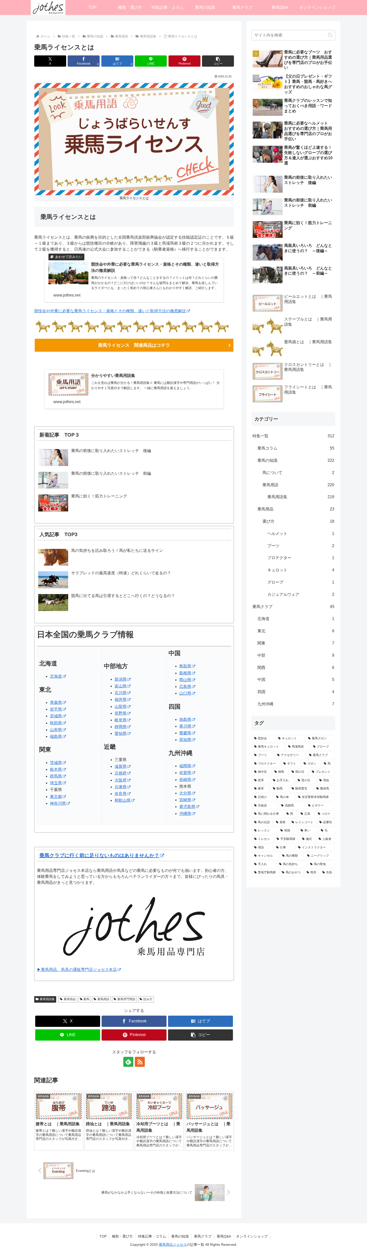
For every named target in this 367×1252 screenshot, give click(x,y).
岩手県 (56, 709)
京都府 (121, 773)
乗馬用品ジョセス (173, 1245)
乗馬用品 (70, 999)
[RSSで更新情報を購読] (140, 1062)
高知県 (185, 740)
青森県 (56, 702)
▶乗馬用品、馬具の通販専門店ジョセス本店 (77, 969)
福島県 (56, 736)
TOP (103, 1236)
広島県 (185, 686)
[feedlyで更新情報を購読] (128, 1062)
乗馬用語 (103, 999)
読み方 (147, 999)
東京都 (56, 796)
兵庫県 (121, 787)
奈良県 (121, 793)
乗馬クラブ (202, 1236)
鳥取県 (185, 666)
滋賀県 (121, 766)
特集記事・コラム (152, 1236)
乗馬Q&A (224, 1236)
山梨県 (121, 706)
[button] (218, 61)
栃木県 (56, 769)
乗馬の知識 (180, 1236)
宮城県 (56, 716)
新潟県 (121, 679)
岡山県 (185, 680)
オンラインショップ (252, 1236)
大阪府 (121, 780)
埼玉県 (56, 783)
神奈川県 (58, 803)
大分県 (185, 793)
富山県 (121, 686)
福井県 (121, 699)
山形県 (56, 730)
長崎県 (185, 780)
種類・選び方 (122, 1236)
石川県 (121, 693)
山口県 (185, 693)
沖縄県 (185, 813)
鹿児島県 (187, 806)
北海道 (56, 676)
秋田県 (56, 723)
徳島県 (185, 719)
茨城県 (56, 763)
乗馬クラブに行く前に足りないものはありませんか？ (99, 855)
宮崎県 (185, 800)
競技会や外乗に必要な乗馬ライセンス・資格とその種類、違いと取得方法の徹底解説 (110, 311)
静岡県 (121, 727)
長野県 (121, 713)
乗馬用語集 (47, 999)
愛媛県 (185, 733)
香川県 (185, 726)
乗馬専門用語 (126, 999)
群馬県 (56, 776)
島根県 (185, 673)
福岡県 (185, 766)
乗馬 (86, 999)
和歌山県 (123, 800)
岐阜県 (121, 720)
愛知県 (121, 733)
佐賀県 (185, 773)
